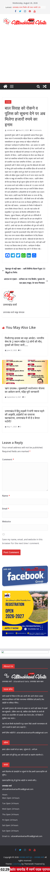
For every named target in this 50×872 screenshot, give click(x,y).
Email (5, 508)
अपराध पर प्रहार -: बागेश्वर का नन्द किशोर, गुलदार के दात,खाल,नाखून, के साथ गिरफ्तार (24, 281)
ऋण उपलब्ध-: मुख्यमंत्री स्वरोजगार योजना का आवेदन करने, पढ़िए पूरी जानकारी (25, 390)
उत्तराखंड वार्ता (11, 130)
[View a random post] (44, 86)
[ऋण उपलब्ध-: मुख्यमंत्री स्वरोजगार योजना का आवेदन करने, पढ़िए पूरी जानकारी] (25, 361)
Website (6, 521)
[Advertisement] (25, 56)
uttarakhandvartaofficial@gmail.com (32, 732)
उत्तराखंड (8, 102)
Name (6, 495)
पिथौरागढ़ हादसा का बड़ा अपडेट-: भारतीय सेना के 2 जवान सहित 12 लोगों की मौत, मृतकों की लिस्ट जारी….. (24, 341)
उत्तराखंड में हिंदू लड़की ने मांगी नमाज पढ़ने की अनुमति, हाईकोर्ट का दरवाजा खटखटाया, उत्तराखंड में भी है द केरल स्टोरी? (24, 416)
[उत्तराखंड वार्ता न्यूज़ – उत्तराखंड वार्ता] (5, 86)
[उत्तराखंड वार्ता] (25, 673)
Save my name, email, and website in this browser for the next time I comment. (22, 541)
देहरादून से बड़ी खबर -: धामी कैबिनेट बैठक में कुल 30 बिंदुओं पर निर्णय (25, 270)
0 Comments (37, 130)
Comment (8, 459)
